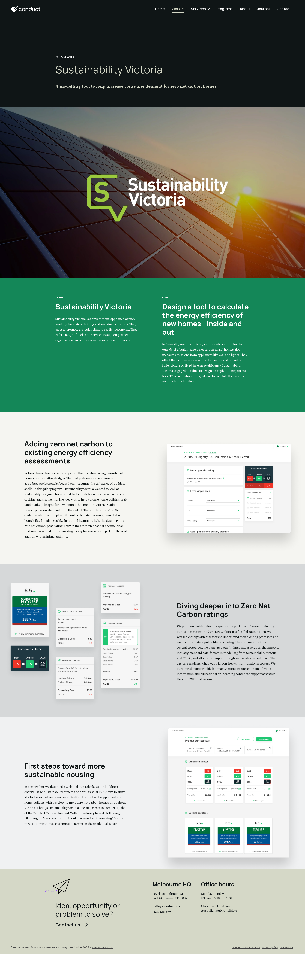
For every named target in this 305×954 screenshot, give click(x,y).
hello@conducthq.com (169, 906)
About (245, 8)
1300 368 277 (161, 912)
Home (160, 8)
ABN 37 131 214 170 (102, 947)
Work (176, 8)
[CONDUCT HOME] (26, 9)
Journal (263, 8)
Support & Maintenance (246, 947)
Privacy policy (270, 947)
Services (198, 8)
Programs (224, 8)
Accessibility (287, 947)
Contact (284, 8)
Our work (67, 57)
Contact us (67, 925)
